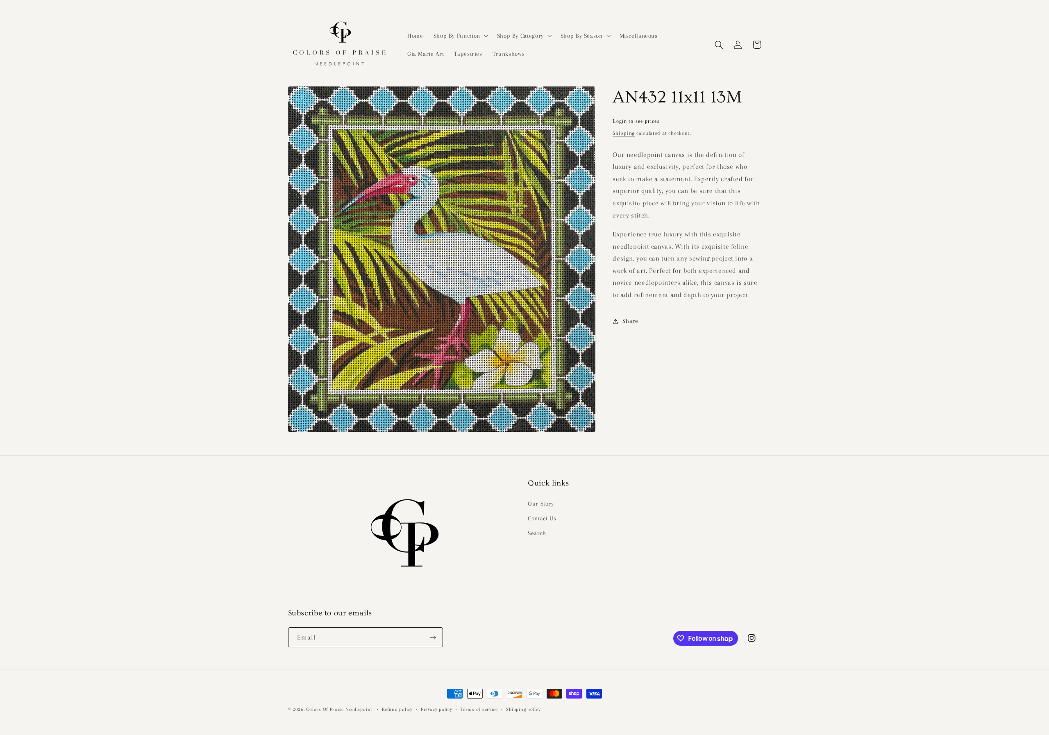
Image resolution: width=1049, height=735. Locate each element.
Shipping (624, 133)
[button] (460, 36)
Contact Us (542, 518)
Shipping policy (523, 709)
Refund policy (397, 709)
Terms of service (479, 709)
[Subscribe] (432, 637)
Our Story (541, 503)
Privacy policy (436, 709)
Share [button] (630, 321)
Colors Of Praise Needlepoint (339, 709)
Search (537, 533)
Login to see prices (636, 121)
